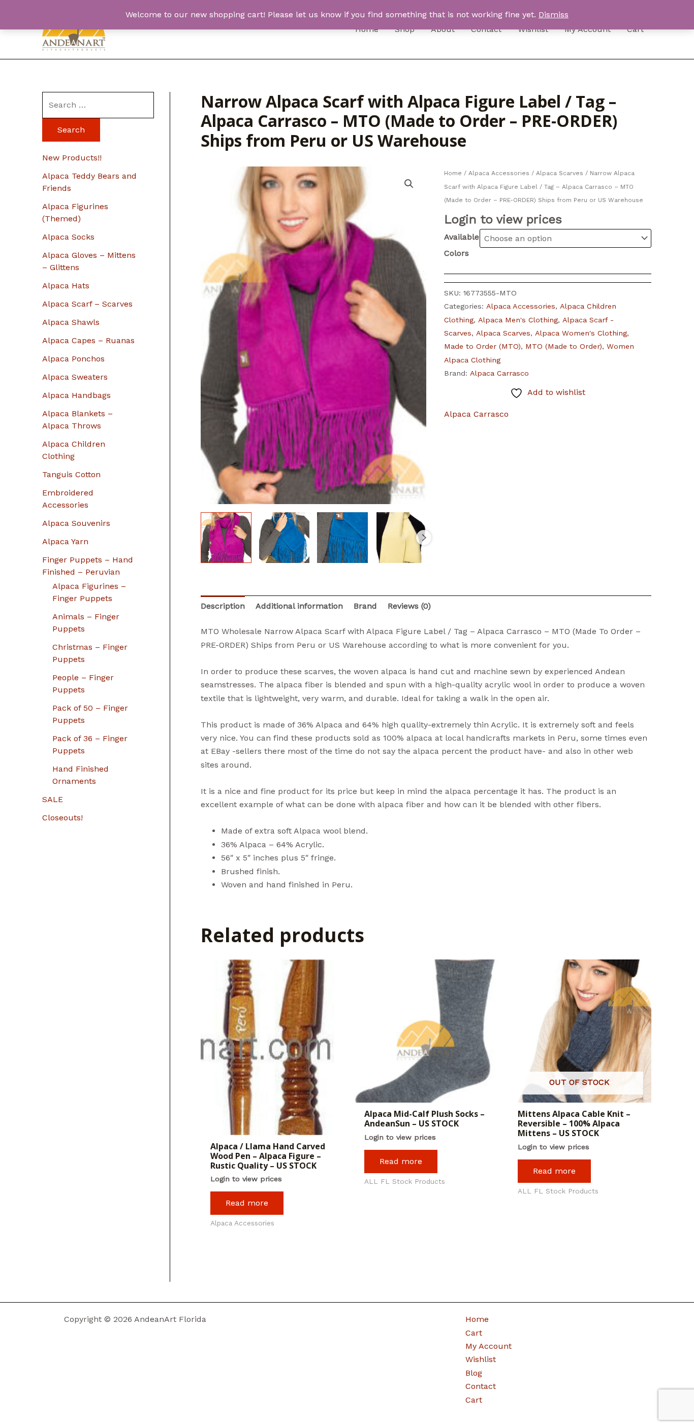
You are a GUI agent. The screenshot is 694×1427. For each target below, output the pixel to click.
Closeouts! (62, 817)
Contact (480, 1386)
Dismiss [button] (554, 14)
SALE (52, 799)
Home (453, 173)
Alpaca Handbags (76, 395)
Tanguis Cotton (71, 474)
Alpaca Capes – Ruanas (88, 340)
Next (423, 537)
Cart (473, 1333)
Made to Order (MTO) (482, 346)
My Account (488, 1346)
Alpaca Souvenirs (76, 523)
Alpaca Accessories (498, 173)
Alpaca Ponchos (73, 358)
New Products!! (72, 157)
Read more (247, 1203)
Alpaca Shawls (71, 322)
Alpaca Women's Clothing (581, 333)
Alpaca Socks (68, 237)
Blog (473, 1373)
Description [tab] (223, 606)
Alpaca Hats (65, 285)
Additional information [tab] (299, 606)
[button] (409, 184)
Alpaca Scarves (559, 173)
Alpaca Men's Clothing (518, 320)
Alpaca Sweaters (75, 377)
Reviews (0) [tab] (409, 606)
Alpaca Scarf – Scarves (87, 304)
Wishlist (480, 1359)
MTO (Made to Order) (563, 346)
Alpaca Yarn (65, 541)
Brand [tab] (365, 606)
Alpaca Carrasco (499, 373)
